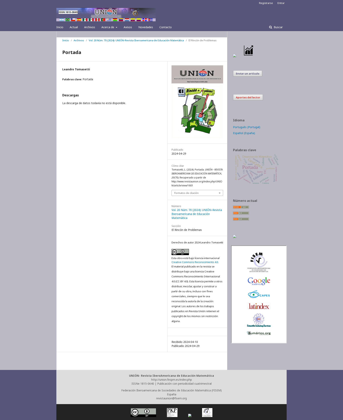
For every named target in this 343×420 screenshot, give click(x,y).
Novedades (145, 27)
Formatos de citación (186, 193)
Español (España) (244, 133)
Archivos (89, 27)
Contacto (165, 27)
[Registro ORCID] (234, 237)
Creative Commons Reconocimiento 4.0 (195, 262)
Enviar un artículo (247, 73)
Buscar (278, 27)
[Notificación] (234, 56)
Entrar (281, 3)
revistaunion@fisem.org (171, 398)
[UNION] (259, 334)
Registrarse (266, 3)
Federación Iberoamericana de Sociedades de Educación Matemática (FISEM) (171, 390)
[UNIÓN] (259, 271)
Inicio (59, 27)
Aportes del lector (248, 97)
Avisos (128, 27)
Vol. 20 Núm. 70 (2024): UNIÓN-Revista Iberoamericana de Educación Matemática (136, 40)
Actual (74, 27)
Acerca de (108, 27)
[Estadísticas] (249, 56)
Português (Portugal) (246, 127)
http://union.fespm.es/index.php (171, 379)
